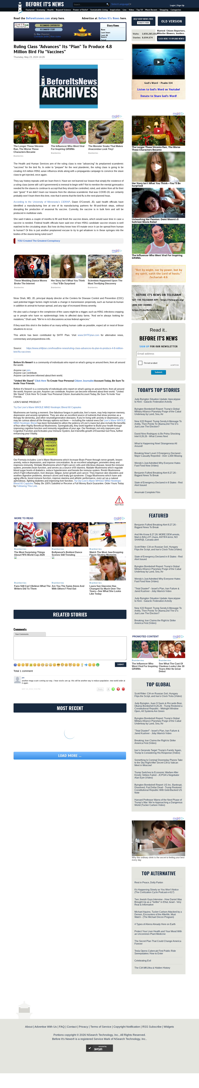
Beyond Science (63, 10)
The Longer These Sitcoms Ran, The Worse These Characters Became (156, 148)
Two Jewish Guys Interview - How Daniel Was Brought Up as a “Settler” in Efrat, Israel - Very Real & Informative (158, 902)
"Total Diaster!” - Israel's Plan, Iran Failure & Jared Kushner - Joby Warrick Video (156, 589)
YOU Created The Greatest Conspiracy (38, 241)
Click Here (40, 381)
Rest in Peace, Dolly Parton (148, 882)
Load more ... (69, 755)
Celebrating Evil (142, 960)
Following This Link (27, 486)
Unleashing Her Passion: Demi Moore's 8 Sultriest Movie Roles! (155, 221)
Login (172, 5)
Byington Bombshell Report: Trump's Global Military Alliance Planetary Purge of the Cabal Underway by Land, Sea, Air (157, 411)
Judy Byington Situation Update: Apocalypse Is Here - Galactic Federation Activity (157, 400)
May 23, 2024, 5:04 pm (31, 689)
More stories (55, 36)
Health (50, 10)
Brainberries (19, 288)
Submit (158, 372)
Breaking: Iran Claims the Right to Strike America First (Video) (155, 621)
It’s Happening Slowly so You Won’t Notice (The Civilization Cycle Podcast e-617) (156, 890)
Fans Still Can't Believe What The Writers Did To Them (32, 587)
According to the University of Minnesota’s (42, 202)
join (28, 370)
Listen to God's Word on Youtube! (158, 89)
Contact (72, 1026)
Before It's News (45, 4)
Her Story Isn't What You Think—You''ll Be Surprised (68, 282)
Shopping (164, 10)
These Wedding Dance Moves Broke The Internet (30, 282)
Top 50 (139, 10)
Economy (41, 10)
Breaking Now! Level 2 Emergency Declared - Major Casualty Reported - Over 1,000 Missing (158, 454)
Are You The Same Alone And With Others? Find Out (68, 587)
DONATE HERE (143, 23)
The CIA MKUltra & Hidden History (152, 968)
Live (124, 10)
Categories (176, 10)
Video (131, 10)
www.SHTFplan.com (88, 335)
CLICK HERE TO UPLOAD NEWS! (171, 39)
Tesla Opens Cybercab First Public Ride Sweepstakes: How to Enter (155, 952)
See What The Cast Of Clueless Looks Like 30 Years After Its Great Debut (171, 667)
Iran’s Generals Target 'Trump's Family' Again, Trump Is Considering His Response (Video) (158, 751)
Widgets (169, 1026)
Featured (30, 10)
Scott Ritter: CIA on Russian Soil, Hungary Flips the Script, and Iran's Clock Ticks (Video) (158, 548)
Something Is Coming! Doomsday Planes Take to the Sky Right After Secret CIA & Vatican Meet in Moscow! (158, 762)
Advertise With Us (46, 1026)
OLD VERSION (171, 21)
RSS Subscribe (152, 1026)
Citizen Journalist (84, 381)
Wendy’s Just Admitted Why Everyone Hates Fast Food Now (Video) (157, 464)
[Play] (158, 62)
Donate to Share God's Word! (158, 96)
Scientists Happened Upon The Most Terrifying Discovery (105, 282)
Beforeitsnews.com (38, 18)
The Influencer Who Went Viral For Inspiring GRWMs (157, 257)
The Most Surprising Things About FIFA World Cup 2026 (29, 553)
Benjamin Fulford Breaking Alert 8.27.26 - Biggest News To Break (155, 474)
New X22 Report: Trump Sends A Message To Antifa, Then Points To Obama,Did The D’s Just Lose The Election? (158, 424)
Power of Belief (80, 10)
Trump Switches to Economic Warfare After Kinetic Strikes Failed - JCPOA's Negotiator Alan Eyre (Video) (156, 775)
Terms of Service (100, 1026)
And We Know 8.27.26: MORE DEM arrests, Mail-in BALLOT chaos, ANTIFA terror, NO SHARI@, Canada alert (157, 537)
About (28, 1026)
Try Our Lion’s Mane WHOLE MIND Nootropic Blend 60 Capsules (47, 407)
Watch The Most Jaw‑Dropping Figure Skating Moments (106, 553)
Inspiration (115, 10)
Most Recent (151, 10)
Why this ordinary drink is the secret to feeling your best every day (158, 858)
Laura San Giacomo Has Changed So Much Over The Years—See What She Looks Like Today (105, 590)
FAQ (62, 1026)
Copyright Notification (126, 1026)
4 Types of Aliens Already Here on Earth (155, 924)
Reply (100, 689)
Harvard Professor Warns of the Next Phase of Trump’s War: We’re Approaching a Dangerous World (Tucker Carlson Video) (158, 802)
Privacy (83, 1026)
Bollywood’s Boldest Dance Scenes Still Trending (67, 553)
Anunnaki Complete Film (147, 492)
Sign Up (180, 5)
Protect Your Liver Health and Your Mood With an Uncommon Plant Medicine (158, 932)
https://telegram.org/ (172, 299)
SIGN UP (144, 346)
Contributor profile (41, 36)
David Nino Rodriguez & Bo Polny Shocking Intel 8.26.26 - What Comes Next (157, 435)
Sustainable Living (99, 10)
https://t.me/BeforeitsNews (147, 310)
